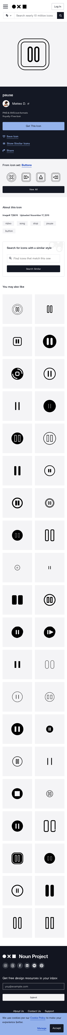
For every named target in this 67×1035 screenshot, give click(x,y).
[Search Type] (8, 15)
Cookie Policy (38, 1017)
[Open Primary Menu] (5, 6)
